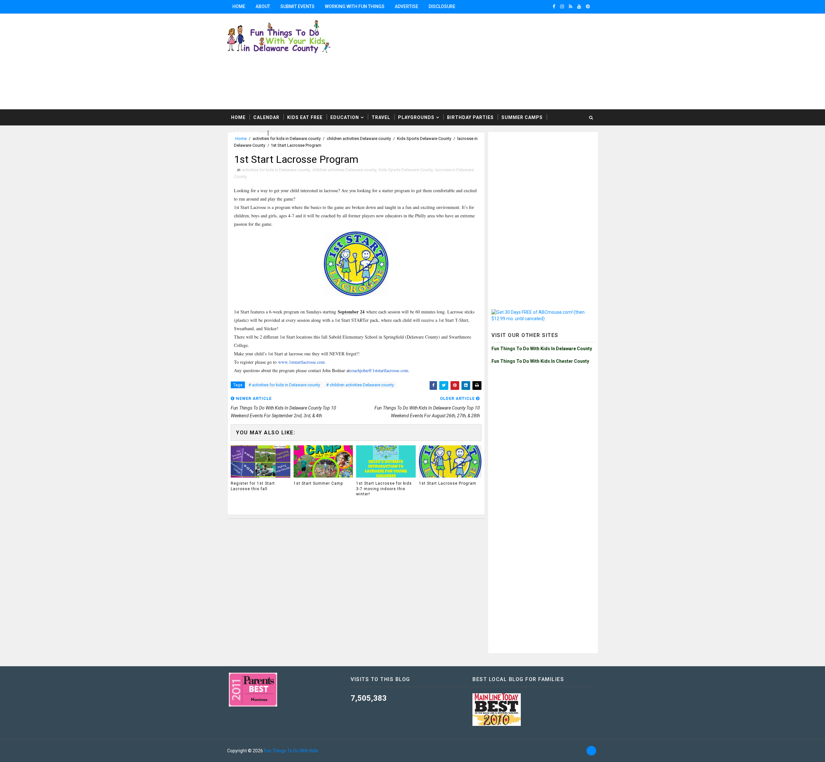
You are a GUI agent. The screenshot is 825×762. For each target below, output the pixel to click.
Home (238, 6)
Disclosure (442, 6)
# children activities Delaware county (360, 384)
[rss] (570, 6)
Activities (245, 133)
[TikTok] (591, 751)
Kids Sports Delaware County (405, 169)
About (263, 6)
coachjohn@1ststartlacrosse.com (379, 370)
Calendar (266, 117)
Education (344, 117)
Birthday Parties (470, 117)
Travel (381, 117)
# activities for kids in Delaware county (284, 384)
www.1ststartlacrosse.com (301, 362)
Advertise (406, 6)
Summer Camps (522, 117)
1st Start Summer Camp (318, 483)
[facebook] (554, 6)
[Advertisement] (519, 61)
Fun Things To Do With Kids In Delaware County (541, 348)
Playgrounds (416, 117)
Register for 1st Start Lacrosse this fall (253, 486)
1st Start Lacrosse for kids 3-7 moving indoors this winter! (384, 489)
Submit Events (297, 6)
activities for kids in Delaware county (276, 169)
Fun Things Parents (299, 133)
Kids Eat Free (305, 117)
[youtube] (579, 6)
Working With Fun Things (354, 6)
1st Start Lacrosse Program (447, 483)
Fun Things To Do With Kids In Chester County (540, 361)
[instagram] (562, 6)
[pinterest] (587, 6)
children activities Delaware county (344, 169)
